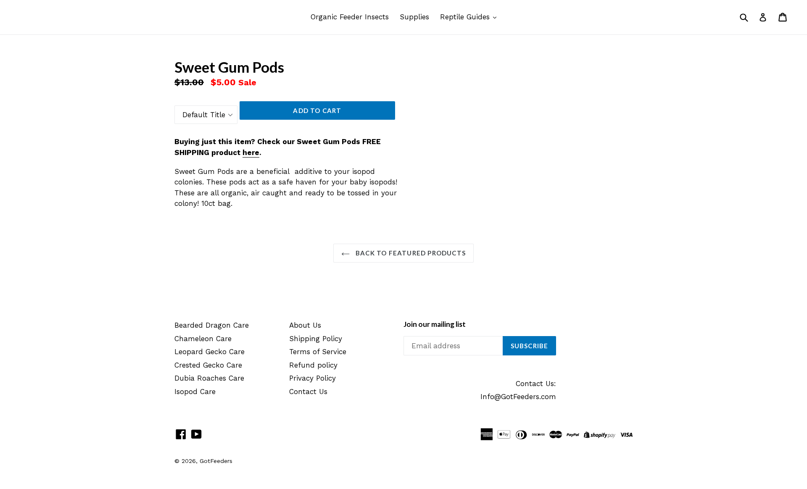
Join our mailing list (435, 324)
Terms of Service (317, 351)
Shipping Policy (315, 338)
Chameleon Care (203, 338)
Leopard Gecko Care (209, 351)
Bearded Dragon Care (211, 325)
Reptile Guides (466, 17)
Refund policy (313, 365)
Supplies (414, 17)
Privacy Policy (312, 378)
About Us (305, 325)
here (251, 152)
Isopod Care (195, 391)
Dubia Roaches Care (209, 378)
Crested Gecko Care (208, 365)
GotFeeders (216, 460)
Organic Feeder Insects (350, 17)
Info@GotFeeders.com (518, 396)
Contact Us (308, 391)
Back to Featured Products (410, 253)
